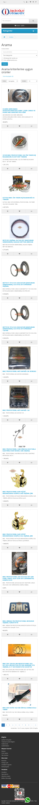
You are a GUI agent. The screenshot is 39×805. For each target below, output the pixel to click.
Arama (11, 37)
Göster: (24, 81)
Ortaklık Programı (7, 765)
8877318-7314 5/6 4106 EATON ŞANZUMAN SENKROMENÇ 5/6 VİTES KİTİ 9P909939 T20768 (19, 328)
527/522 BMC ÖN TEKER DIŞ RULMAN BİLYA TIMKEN (18, 198)
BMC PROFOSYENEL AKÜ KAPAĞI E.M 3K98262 (19, 371)
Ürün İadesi (5, 753)
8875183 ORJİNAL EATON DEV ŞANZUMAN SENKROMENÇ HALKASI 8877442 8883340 (18, 241)
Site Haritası (5, 755)
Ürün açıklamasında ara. (10, 60)
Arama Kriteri (5, 49)
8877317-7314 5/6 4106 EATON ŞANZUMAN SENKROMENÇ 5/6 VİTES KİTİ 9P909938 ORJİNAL (19, 284)
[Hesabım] (27, 2)
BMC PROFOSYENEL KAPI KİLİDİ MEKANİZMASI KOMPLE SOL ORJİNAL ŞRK (18, 535)
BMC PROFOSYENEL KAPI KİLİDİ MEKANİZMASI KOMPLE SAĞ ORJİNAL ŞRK (18, 492)
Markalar (4, 761)
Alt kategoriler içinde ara (10, 58)
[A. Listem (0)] (30, 2)
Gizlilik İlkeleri (5, 746)
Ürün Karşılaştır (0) (8, 76)
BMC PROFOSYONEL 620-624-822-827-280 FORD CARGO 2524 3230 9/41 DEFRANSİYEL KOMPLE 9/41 (18, 578)
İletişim (4, 751)
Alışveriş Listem (6, 776)
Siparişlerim (5, 774)
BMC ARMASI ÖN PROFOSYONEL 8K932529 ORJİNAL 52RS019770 (18, 622)
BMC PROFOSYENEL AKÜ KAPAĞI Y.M (16, 410)
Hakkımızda (5, 744)
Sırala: (4, 81)
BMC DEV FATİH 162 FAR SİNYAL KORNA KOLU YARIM (19, 708)
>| (35, 725)
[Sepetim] (33, 2)
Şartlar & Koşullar (6, 740)
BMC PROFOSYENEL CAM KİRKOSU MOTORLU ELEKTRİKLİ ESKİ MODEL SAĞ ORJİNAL (19, 450)
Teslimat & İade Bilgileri (8, 742)
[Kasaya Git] (35, 2)
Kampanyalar (5, 767)
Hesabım (4, 772)
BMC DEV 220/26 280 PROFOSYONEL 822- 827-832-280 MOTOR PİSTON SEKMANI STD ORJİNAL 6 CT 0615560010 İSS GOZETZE (19, 665)
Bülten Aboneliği (6, 778)
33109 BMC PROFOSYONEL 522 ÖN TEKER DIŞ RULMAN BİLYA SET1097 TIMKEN (19, 156)
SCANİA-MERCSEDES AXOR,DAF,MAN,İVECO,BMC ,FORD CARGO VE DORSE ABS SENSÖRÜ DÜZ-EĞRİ (19, 110)
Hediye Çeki (5, 763)
